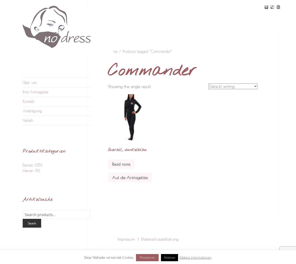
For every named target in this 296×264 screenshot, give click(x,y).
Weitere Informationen (195, 257)
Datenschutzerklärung (160, 239)
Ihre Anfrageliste (35, 92)
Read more (121, 164)
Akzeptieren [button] (147, 257)
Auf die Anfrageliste (130, 177)
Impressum (126, 239)
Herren (28, 171)
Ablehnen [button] (169, 257)
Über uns (30, 82)
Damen (28, 165)
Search (32, 223)
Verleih (28, 120)
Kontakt (28, 101)
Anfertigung (32, 111)
